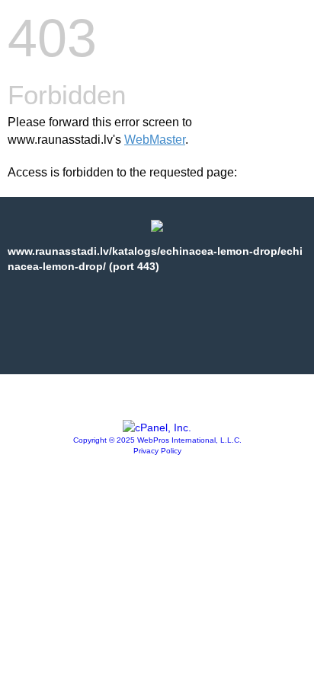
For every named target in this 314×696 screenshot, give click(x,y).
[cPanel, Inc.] (157, 427)
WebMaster (154, 139)
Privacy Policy (157, 451)
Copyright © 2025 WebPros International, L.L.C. (157, 440)
